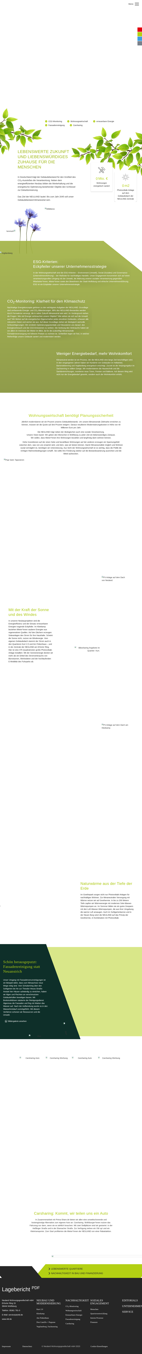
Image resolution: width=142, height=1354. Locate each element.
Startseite (8, 27)
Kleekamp (41, 1313)
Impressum (7, 1346)
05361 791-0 (14, 1310)
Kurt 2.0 (40, 1309)
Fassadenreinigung (56, 125)
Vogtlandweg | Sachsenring (47, 1326)
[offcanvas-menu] (134, 4)
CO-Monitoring (72, 1306)
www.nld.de (7, 1319)
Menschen (94, 1309)
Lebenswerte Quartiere (67, 1268)
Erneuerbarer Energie (73, 1315)
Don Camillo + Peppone (46, 1322)
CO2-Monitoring (55, 121)
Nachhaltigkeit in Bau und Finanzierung (77, 1273)
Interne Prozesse (96, 1318)
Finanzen (93, 1322)
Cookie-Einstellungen (99, 1346)
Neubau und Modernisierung (49, 1302)
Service (127, 1311)
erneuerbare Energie (105, 121)
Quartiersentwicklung (98, 1313)
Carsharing (77, 125)
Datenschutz (28, 1346)
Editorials (130, 1300)
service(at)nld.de (16, 1315)
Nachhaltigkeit (77, 1300)
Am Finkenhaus (43, 1318)
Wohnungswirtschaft (79, 121)
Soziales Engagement (99, 1302)
